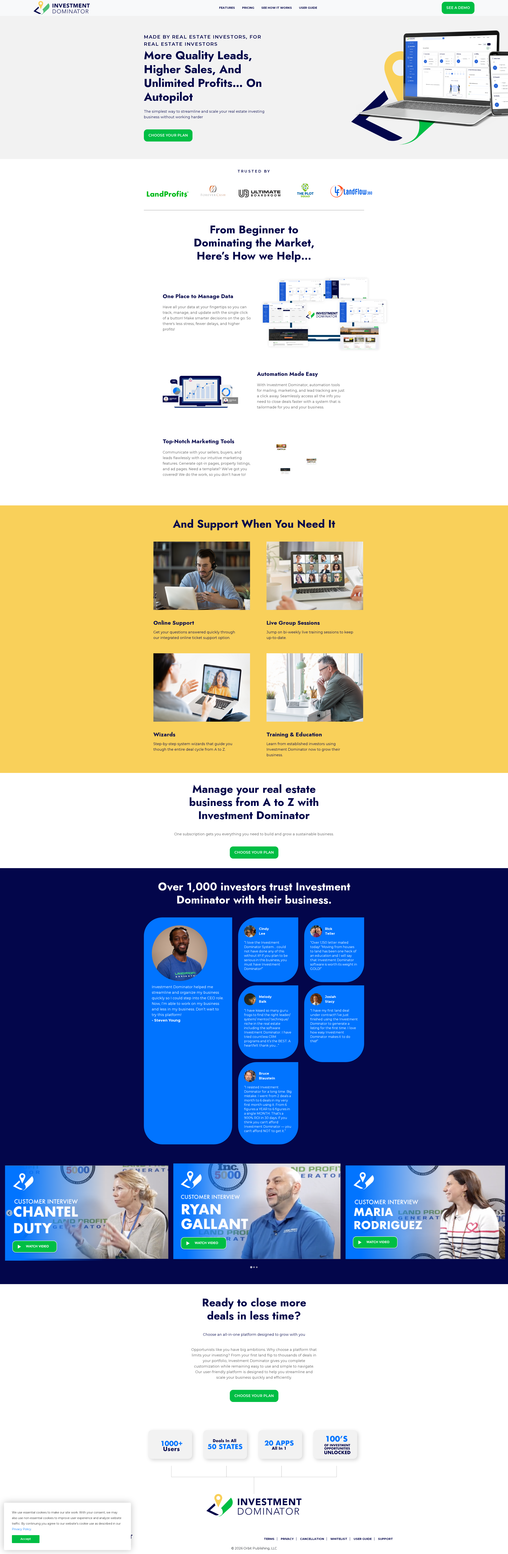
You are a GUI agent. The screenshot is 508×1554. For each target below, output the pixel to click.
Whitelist (338, 1539)
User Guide (308, 8)
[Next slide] (498, 1213)
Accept (25, 1539)
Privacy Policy (21, 1529)
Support (385, 1539)
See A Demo (458, 8)
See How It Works (276, 8)
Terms (269, 1539)
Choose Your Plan (168, 135)
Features (227, 8)
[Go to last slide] (9, 1213)
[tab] (251, 1267)
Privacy (287, 1539)
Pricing (248, 8)
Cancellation (312, 1539)
